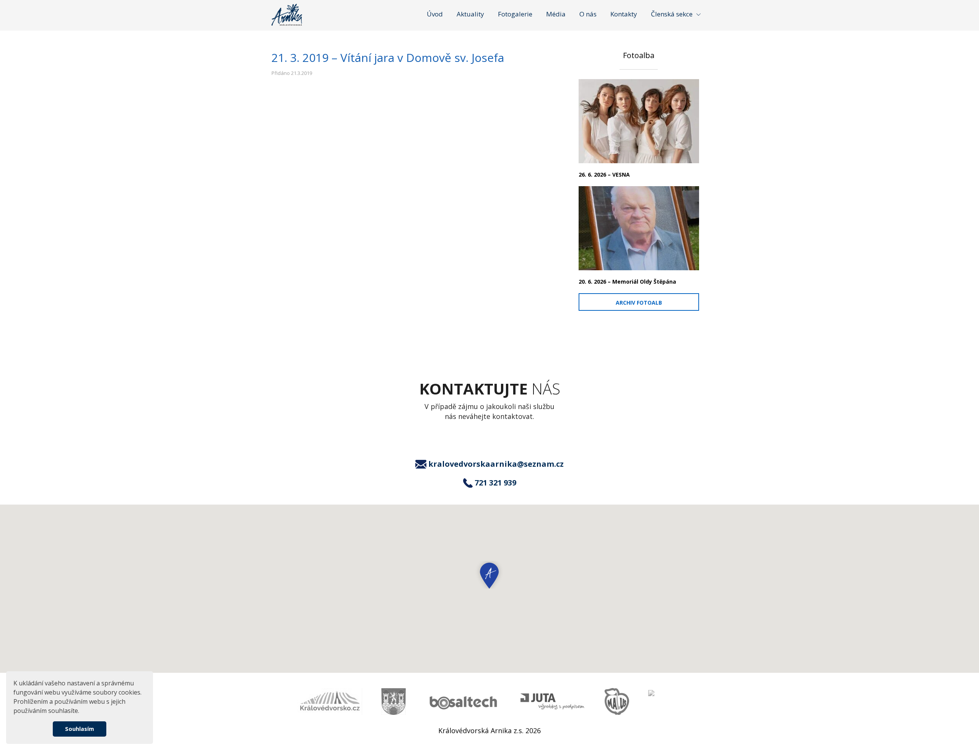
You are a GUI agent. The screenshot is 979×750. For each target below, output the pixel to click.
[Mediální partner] (329, 701)
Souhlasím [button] (79, 728)
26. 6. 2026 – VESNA (604, 174)
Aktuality (470, 14)
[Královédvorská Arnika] (287, 15)
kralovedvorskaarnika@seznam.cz (496, 464)
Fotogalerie (515, 14)
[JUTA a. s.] (552, 701)
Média (556, 14)
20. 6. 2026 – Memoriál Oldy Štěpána (627, 281)
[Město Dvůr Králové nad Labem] (393, 701)
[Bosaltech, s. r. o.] (463, 701)
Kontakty (623, 14)
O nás (588, 14)
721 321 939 (495, 482)
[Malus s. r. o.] (617, 701)
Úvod (435, 14)
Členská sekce (672, 14)
